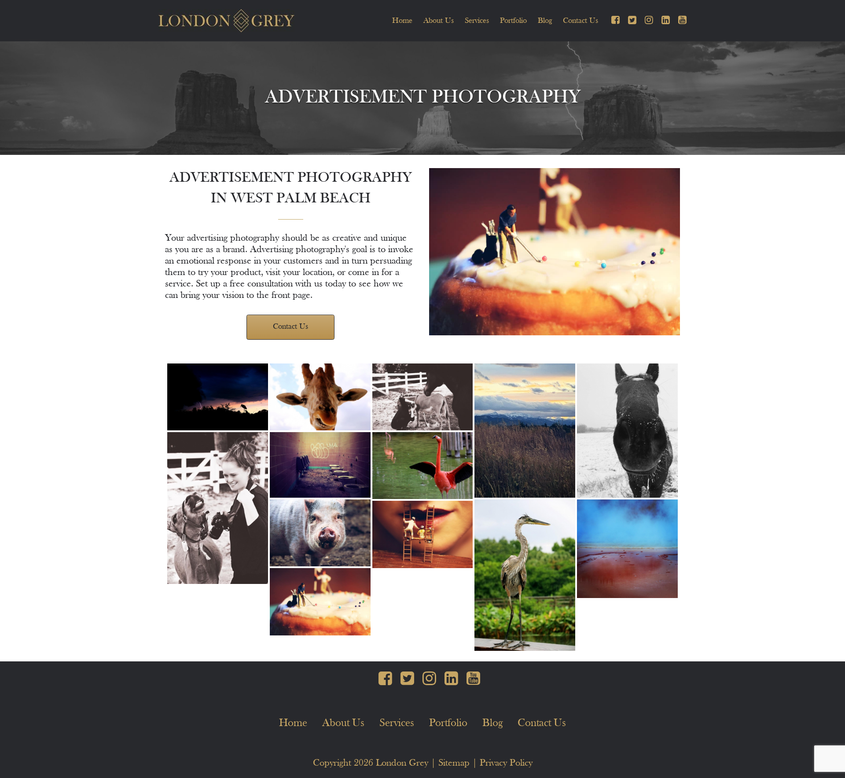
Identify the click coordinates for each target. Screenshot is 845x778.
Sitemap (454, 763)
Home (402, 21)
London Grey (402, 763)
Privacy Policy (506, 763)
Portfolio (513, 21)
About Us (438, 21)
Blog (545, 21)
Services (477, 21)
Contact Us (580, 21)
